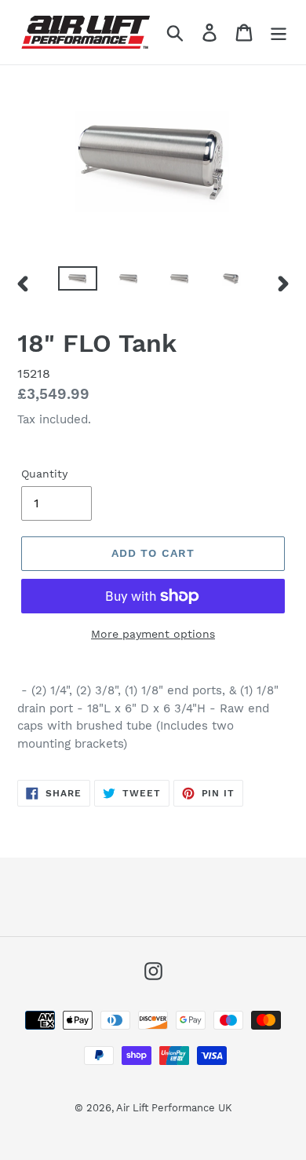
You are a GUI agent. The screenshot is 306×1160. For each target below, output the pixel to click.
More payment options (153, 634)
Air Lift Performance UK (174, 1108)
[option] (78, 283)
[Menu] (278, 32)
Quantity (44, 473)
